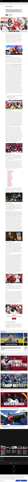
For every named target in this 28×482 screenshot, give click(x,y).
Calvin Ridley (9, 183)
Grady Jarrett (9, 174)
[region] (14, 478)
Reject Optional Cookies (24, 480)
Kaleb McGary (9, 179)
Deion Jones (9, 175)
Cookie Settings (2, 480)
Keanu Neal (9, 180)
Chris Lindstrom (9, 178)
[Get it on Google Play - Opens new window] (16, 463)
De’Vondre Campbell (10, 171)
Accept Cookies (18, 480)
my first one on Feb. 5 (13, 65)
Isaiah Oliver (9, 181)
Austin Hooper (9, 173)
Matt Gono (15, 215)
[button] (12, 437)
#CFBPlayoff (20, 95)
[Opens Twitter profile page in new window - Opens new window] (8, 15)
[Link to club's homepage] (1, 0)
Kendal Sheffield (10, 185)
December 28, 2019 (15, 98)
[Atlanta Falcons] (14, 466)
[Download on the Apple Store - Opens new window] (11, 463)
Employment (14, 471)
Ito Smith (8, 186)
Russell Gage (9, 172)
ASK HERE (14, 318)
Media (14, 473)
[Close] (27, 475)
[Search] (25, 1)
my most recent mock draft (18, 64)
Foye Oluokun (9, 182)
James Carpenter (10, 215)
